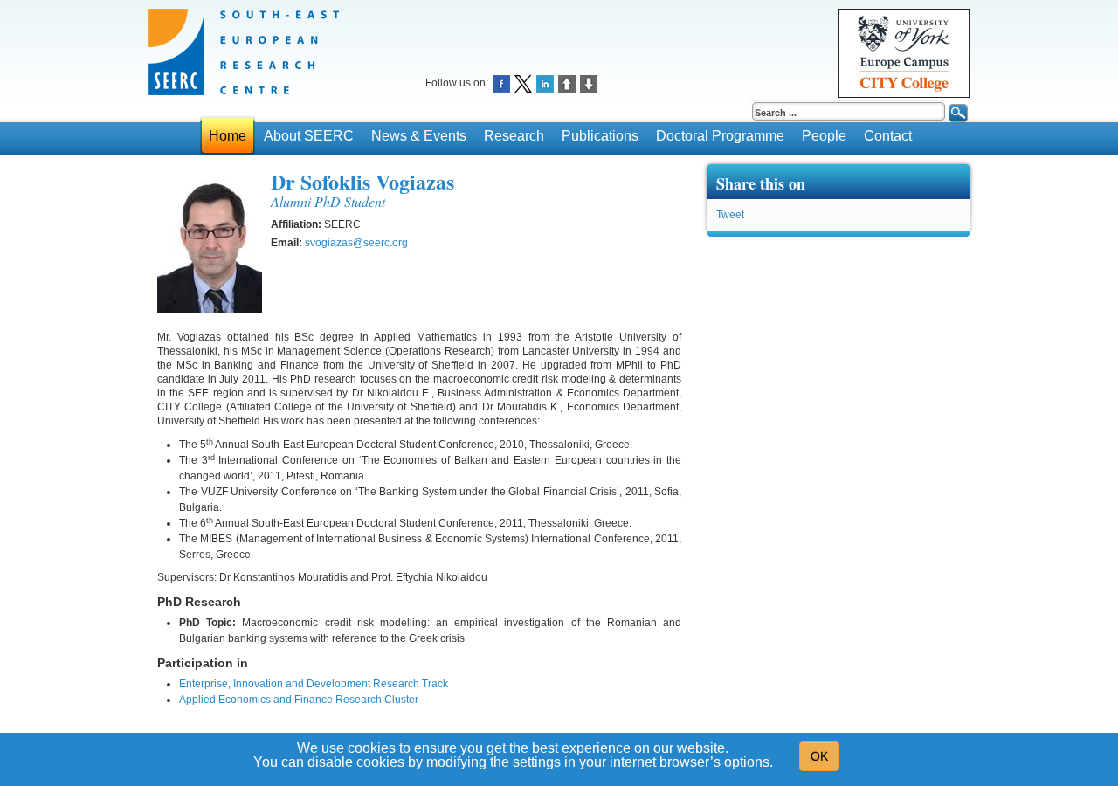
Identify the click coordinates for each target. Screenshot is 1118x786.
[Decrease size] (588, 82)
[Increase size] (567, 82)
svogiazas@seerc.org (356, 243)
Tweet (730, 215)
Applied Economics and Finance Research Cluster (298, 699)
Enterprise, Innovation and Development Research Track (313, 684)
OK (819, 756)
